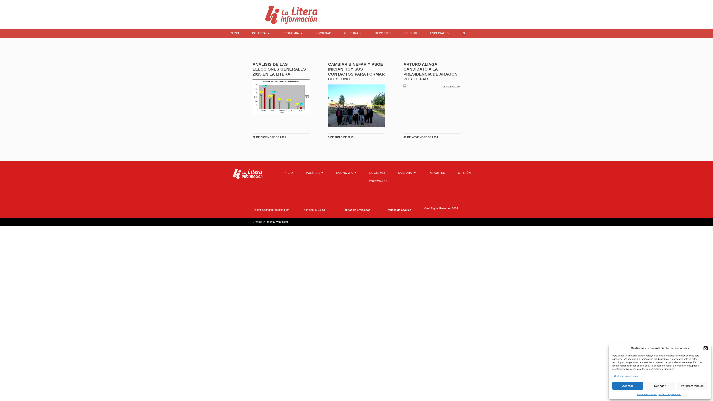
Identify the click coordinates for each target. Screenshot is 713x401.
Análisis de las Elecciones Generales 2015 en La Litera (279, 69)
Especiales (439, 33)
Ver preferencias (692, 386)
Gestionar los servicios (626, 376)
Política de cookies (647, 394)
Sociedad (323, 33)
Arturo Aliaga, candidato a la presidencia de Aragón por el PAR (430, 71)
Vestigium (282, 221)
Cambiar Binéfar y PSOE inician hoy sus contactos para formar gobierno (356, 71)
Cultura (351, 33)
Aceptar (627, 386)
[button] (705, 348)
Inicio (234, 33)
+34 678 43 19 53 (314, 209)
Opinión (410, 33)
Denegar (660, 386)
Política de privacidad (670, 394)
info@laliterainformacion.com (271, 209)
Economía (290, 33)
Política (259, 33)
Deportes (383, 33)
